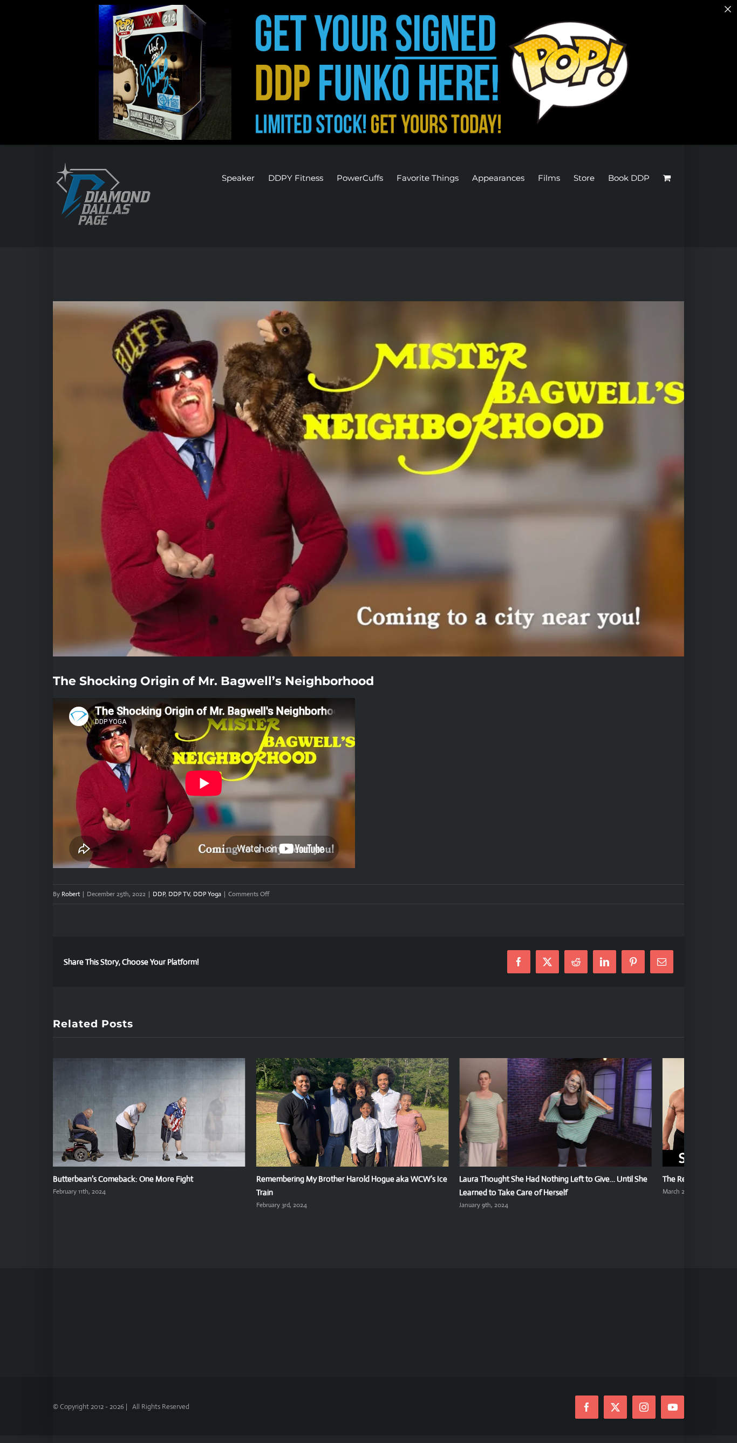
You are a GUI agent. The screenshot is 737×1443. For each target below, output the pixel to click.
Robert (71, 894)
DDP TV (179, 894)
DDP (159, 894)
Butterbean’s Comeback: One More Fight (123, 1185)
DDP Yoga (207, 894)
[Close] (728, 9)
